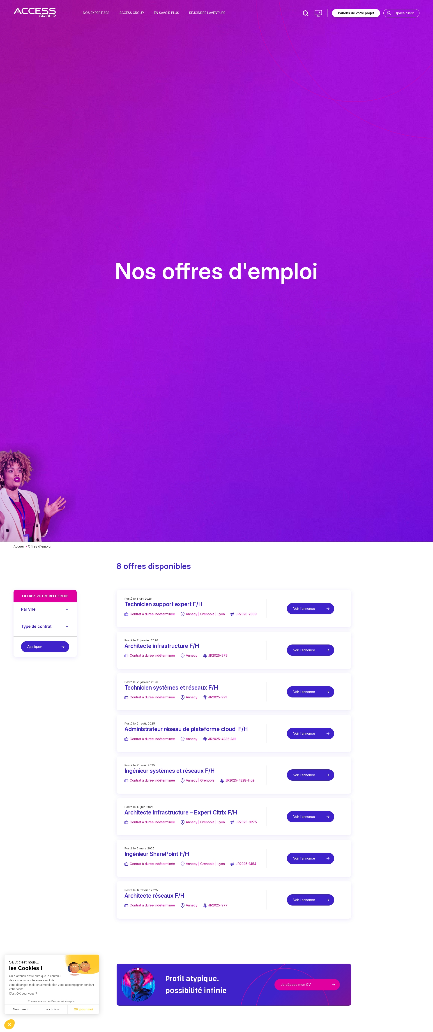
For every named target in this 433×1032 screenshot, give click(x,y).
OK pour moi (83, 1009)
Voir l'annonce (304, 608)
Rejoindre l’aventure (207, 13)
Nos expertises (96, 13)
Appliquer (34, 646)
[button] (9, 1024)
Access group (132, 13)
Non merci (20, 1009)
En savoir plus (166, 13)
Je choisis (52, 1009)
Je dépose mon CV (296, 984)
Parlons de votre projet (356, 13)
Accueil (19, 546)
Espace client (404, 13)
